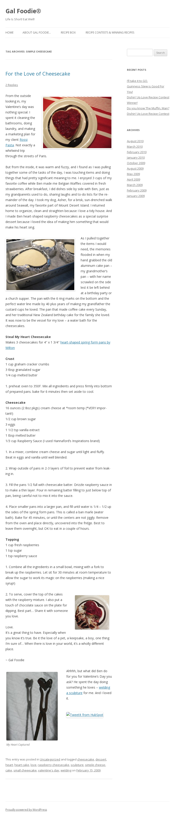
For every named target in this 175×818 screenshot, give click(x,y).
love (33, 765)
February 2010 (137, 152)
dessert (100, 759)
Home (9, 32)
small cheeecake (25, 770)
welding (66, 770)
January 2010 (136, 157)
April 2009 (133, 179)
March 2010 (135, 146)
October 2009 (136, 163)
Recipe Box (68, 32)
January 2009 (136, 196)
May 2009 (133, 174)
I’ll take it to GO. (137, 81)
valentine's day (48, 770)
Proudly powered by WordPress (26, 810)
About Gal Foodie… (37, 32)
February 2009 (137, 190)
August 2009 (135, 168)
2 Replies (11, 85)
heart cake (21, 765)
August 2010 (135, 141)
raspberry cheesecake (53, 765)
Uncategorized (50, 759)
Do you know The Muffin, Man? (148, 108)
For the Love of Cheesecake (37, 73)
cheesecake (85, 759)
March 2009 (135, 185)
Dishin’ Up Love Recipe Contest (148, 114)
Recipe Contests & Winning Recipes (110, 32)
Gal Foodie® (23, 11)
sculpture (77, 765)
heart (9, 765)
